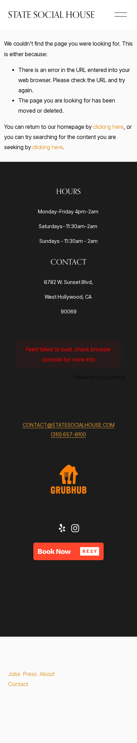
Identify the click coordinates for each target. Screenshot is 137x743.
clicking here (108, 127)
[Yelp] (62, 528)
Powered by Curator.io (99, 377)
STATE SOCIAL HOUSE (51, 14)
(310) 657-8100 (68, 434)
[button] (68, 551)
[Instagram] (75, 528)
